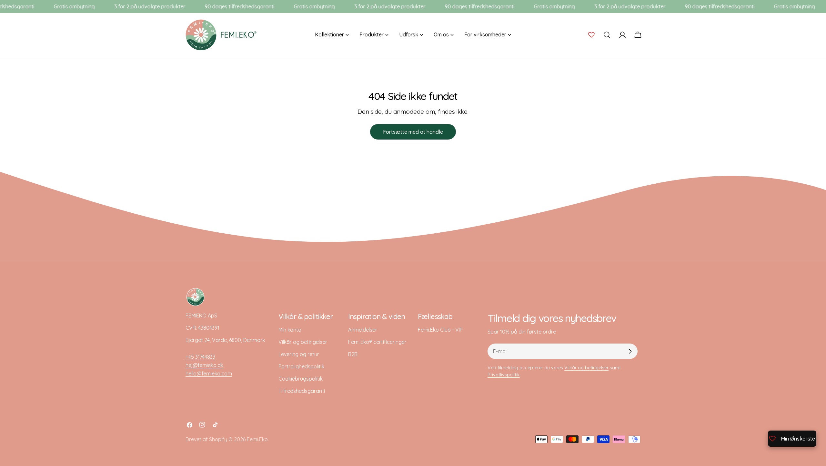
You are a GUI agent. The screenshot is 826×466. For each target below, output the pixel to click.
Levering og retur (298, 354)
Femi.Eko (257, 439)
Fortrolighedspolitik (301, 366)
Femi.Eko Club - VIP (440, 329)
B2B (353, 354)
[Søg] (606, 34)
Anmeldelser (362, 329)
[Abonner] (630, 351)
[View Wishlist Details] (591, 34)
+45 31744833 (200, 357)
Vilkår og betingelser (302, 342)
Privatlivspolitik (504, 375)
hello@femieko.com (209, 373)
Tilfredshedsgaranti (301, 391)
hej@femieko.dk (204, 365)
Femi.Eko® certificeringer (377, 342)
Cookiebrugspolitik (300, 378)
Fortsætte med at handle (413, 132)
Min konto (289, 329)
